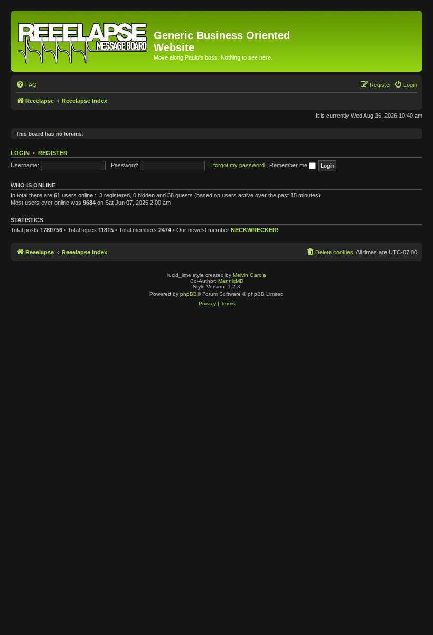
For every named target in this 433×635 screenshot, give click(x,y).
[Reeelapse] (83, 41)
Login (20, 153)
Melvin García (249, 275)
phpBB (188, 294)
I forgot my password (237, 165)
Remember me (289, 165)
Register (53, 153)
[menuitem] (26, 85)
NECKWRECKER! (255, 230)
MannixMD (230, 281)
